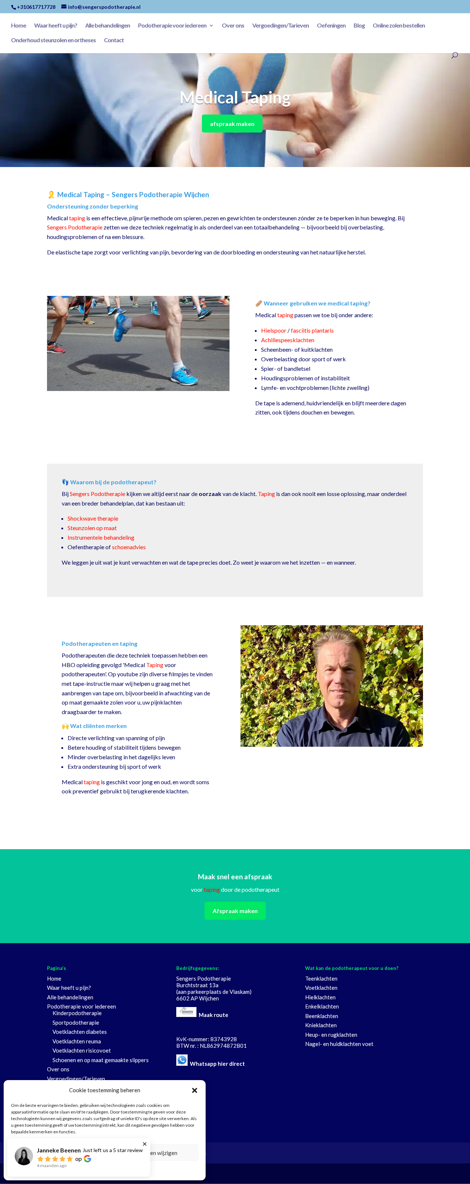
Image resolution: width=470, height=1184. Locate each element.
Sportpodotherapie (76, 1022)
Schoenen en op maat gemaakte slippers (101, 1060)
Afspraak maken (235, 910)
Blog (359, 26)
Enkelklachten (322, 1006)
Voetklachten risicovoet (82, 1050)
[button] (194, 1090)
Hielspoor (273, 330)
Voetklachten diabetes (80, 1031)
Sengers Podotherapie (74, 227)
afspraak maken (232, 123)
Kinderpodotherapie (77, 1013)
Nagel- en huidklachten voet (339, 1043)
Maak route (213, 1014)
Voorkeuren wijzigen (152, 1152)
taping (77, 217)
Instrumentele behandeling (101, 537)
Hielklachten (320, 997)
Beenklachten (321, 1016)
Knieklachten (321, 1025)
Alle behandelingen (107, 26)
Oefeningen (331, 26)
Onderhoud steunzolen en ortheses (53, 40)
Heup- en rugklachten (331, 1034)
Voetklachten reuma (77, 1041)
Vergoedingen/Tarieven (280, 26)
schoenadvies (129, 546)
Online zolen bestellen (399, 26)
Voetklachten (321, 987)
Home (18, 26)
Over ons (233, 26)
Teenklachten (321, 978)
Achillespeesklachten (287, 339)
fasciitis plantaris (312, 330)
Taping (266, 493)
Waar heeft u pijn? (55, 26)
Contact (114, 40)
